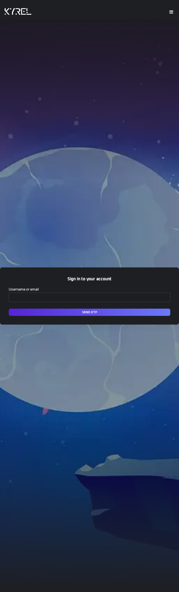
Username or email (24, 289)
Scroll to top (9, 297)
